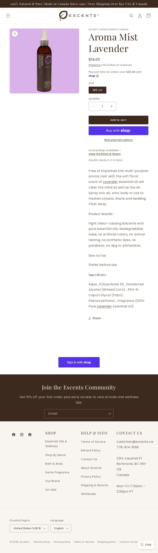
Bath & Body (54, 464)
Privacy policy (62, 541)
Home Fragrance (57, 472)
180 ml (97, 90)
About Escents (91, 468)
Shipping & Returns (94, 485)
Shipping (94, 65)
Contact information (131, 541)
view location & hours (105, 154)
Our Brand (52, 481)
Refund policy (42, 541)
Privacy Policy (91, 477)
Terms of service (84, 541)
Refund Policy (91, 450)
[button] (8, 15)
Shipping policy (106, 541)
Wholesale (88, 494)
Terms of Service (93, 442)
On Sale (50, 490)
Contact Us (89, 459)
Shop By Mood (55, 455)
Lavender (110, 182)
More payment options (118, 139)
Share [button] (96, 318)
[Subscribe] (109, 413)
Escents (25, 541)
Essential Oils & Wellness (56, 443)
